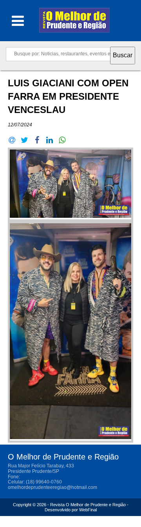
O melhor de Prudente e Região (74, 22)
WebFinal (88, 509)
